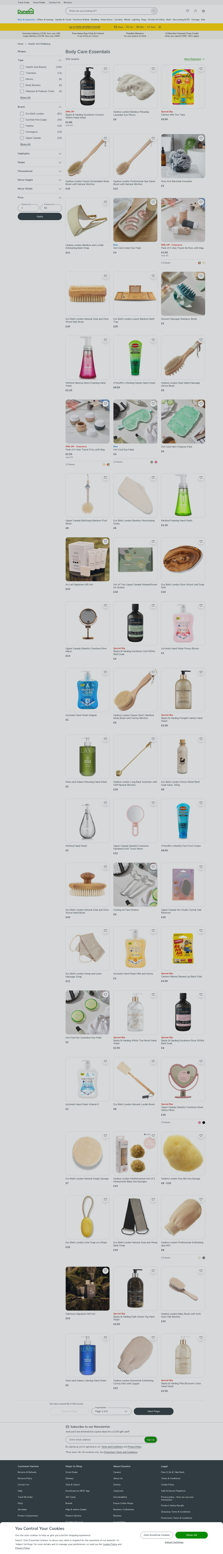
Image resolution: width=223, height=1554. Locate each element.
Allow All (191, 1535)
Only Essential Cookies (157, 1535)
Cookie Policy (110, 1544)
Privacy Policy (22, 1548)
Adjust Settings (174, 1542)
